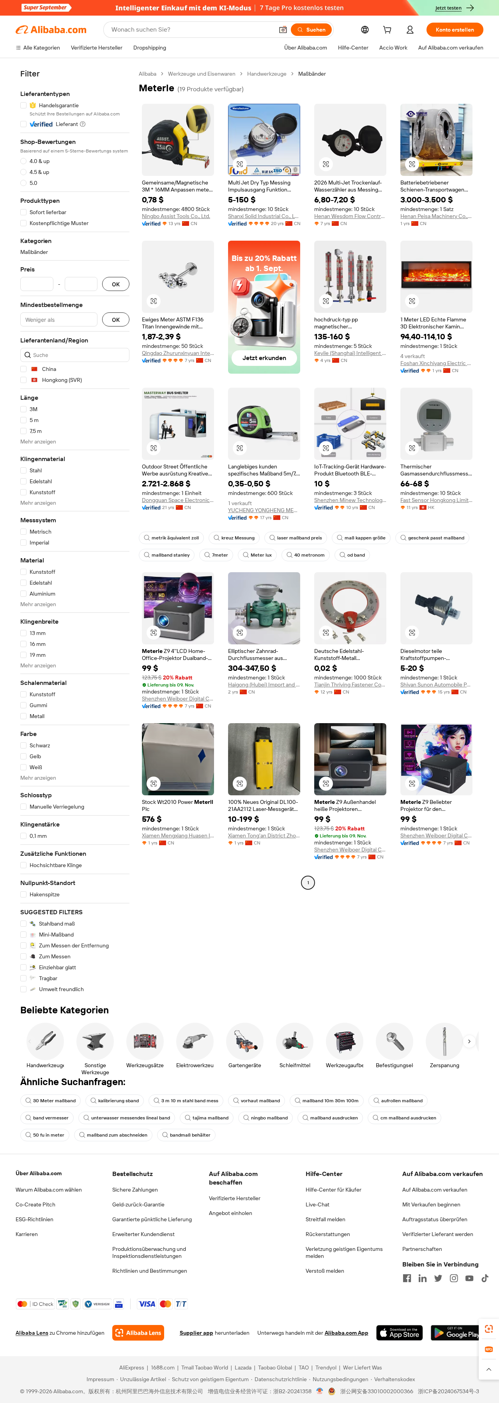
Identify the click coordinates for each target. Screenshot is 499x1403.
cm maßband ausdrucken (408, 1118)
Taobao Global (275, 1367)
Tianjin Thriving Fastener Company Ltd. (350, 684)
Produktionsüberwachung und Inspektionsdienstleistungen (149, 1252)
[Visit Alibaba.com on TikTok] (485, 1278)
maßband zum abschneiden (117, 1135)
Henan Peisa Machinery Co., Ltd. (436, 216)
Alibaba (147, 74)
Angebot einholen (230, 1213)
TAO (304, 1367)
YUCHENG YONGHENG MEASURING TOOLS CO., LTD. (264, 510)
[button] (283, 29)
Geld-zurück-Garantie (138, 1204)
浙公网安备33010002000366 (376, 1391)
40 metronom (309, 555)
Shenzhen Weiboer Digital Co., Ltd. (178, 698)
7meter (220, 555)
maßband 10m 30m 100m (331, 1100)
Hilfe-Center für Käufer (333, 1190)
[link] (489, 1329)
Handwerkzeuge (267, 74)
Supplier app (196, 1333)
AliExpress (131, 1367)
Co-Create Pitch (35, 1204)
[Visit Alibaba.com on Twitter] (438, 1278)
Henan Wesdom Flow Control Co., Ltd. (350, 216)
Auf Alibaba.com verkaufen (434, 1190)
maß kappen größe (365, 538)
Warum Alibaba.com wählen (49, 1190)
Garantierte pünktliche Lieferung (152, 1219)
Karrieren (27, 1234)
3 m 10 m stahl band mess (189, 1100)
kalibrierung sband (118, 1100)
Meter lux (261, 555)
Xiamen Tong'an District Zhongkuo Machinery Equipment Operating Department (264, 835)
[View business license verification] (320, 1391)
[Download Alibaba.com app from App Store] (399, 1333)
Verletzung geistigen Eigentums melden (344, 1252)
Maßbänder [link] (312, 74)
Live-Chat (317, 1204)
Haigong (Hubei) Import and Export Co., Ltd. (264, 684)
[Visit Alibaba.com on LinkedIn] (422, 1278)
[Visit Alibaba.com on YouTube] (469, 1278)
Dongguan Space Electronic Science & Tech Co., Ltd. (178, 500)
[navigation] (74, 532)
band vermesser (51, 1118)
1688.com (163, 1367)
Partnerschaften (422, 1249)
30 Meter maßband (54, 1100)
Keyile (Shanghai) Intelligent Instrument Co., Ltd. (350, 353)
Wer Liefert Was (362, 1367)
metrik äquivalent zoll (175, 538)
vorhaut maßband (260, 1100)
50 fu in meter (48, 1135)
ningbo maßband (269, 1118)
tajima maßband (210, 1118)
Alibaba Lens (32, 1333)
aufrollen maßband (402, 1100)
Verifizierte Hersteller (234, 1198)
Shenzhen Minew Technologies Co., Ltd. (350, 500)
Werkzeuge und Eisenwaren (201, 74)
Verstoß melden (325, 1271)
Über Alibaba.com (39, 1173)
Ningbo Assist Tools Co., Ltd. (176, 216)
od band (356, 555)
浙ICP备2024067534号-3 (448, 1391)
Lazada (243, 1367)
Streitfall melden (325, 1219)
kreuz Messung (238, 538)
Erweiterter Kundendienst (143, 1234)
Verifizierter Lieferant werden (437, 1234)
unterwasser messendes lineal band (130, 1118)
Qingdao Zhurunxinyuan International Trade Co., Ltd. (178, 353)
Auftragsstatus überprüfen (434, 1219)
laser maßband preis (299, 538)
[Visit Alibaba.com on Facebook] (407, 1278)
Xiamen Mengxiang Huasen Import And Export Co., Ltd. (178, 835)
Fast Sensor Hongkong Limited (436, 500)
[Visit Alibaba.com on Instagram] (453, 1278)
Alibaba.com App (346, 1333)
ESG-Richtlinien (34, 1219)
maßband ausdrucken (334, 1118)
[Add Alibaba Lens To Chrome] (138, 1333)
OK (116, 284)
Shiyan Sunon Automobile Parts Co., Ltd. (436, 684)
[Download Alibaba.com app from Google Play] (457, 1333)
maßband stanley (170, 555)
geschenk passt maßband (436, 538)
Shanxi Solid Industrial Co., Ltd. (264, 216)
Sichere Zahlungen (135, 1190)
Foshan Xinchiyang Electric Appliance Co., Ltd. (436, 363)
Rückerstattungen (328, 1234)
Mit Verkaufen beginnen (431, 1204)
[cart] (389, 31)
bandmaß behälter (190, 1135)
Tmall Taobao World (204, 1367)
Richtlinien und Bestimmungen (149, 1271)
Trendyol (325, 1367)
